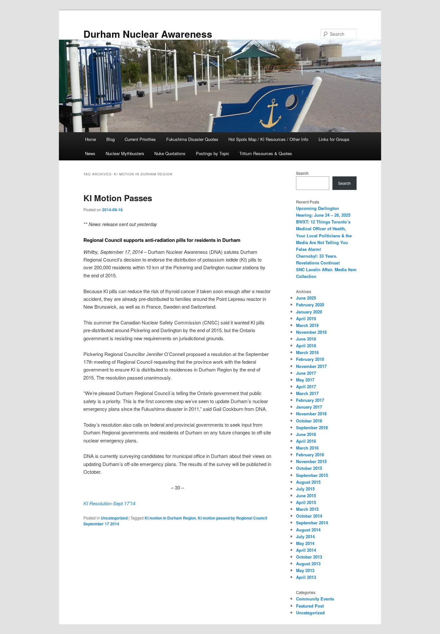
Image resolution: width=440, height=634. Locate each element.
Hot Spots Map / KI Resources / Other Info (268, 139)
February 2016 (310, 454)
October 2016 (309, 421)
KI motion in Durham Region (170, 518)
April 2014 (306, 550)
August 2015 (308, 482)
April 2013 (306, 577)
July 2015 (305, 489)
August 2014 (308, 530)
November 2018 (311, 332)
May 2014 (305, 543)
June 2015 (306, 495)
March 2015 (307, 509)
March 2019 (307, 325)
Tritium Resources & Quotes (265, 153)
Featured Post (310, 606)
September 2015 (312, 475)
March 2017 (307, 393)
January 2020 (309, 312)
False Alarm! (308, 249)
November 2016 (311, 414)
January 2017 (309, 407)
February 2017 (310, 400)
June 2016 (306, 434)
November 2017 (311, 366)
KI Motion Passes (117, 198)
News (90, 153)
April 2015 (306, 502)
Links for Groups (334, 139)
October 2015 (309, 468)
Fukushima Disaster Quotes (192, 139)
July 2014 (305, 536)
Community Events (315, 599)
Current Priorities (140, 139)
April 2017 (306, 386)
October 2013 (309, 557)
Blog (110, 139)
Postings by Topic (212, 153)
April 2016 (306, 441)
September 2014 (312, 523)
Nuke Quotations (170, 153)
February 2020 (310, 305)
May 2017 (305, 380)
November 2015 (311, 461)
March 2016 (307, 448)
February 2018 (310, 359)
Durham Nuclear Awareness (147, 34)
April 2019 (306, 318)
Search (302, 173)
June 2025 (306, 298)
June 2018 (306, 339)
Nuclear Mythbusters (125, 153)
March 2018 (307, 352)
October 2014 (309, 516)
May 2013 (305, 570)
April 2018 (306, 345)
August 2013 (308, 563)
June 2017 (306, 373)
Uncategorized (114, 518)
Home (90, 139)
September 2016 (312, 427)
